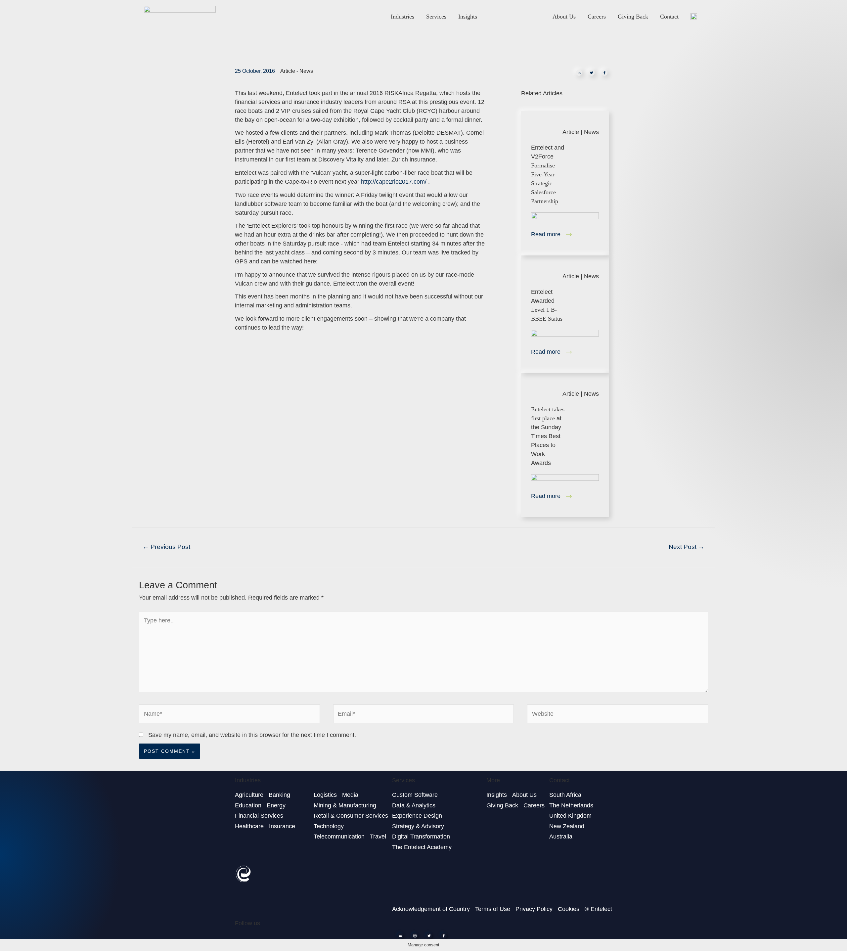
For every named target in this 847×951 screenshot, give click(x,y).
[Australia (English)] (694, 16)
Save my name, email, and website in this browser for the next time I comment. (252, 735)
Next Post (686, 546)
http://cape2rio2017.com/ (393, 181)
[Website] (617, 715)
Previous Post (166, 546)
